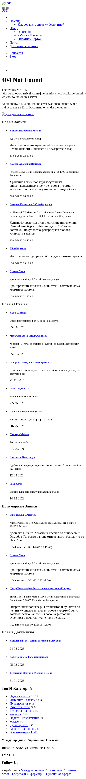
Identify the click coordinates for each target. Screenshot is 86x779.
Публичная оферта (58, 774)
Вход (13, 56)
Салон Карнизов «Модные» (26, 411)
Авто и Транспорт (22, 728)
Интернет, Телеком (22, 700)
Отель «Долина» (19, 388)
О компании (26, 31)
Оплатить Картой (30, 39)
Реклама (15, 714)
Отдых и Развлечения (24, 718)
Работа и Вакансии (31, 35)
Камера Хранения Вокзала (25, 163)
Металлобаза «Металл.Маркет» (28, 335)
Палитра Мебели (19, 434)
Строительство (20, 707)
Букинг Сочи (17, 271)
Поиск (14, 42)
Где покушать (19, 725)
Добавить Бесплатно (24, 46)
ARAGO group (18, 248)
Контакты (16, 53)
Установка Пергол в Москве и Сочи (31, 672)
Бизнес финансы (21, 710)
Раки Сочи (16, 483)
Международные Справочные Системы (48, 770)
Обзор (14, 28)
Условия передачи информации (23, 774)
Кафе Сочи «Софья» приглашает (29, 656)
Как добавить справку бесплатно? (41, 24)
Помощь (15, 21)
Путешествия (19, 703)
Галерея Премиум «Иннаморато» (29, 362)
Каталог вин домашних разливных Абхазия (35, 640)
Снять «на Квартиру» (22, 457)
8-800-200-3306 (25, 754)
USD (5, 10)
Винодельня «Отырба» (23, 514)
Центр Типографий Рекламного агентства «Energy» (40, 588)
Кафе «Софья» (18, 312)
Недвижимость (20, 696)
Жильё (14, 721)
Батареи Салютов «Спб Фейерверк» (31, 204)
